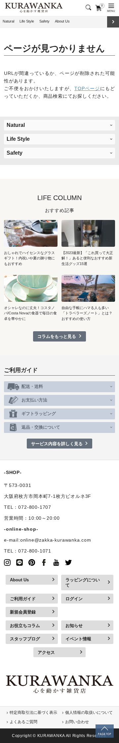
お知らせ (74, 625)
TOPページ (87, 88)
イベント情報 (78, 638)
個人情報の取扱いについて (89, 712)
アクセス (46, 652)
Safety (44, 21)
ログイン (74, 598)
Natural (8, 21)
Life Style (27, 21)
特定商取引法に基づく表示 (33, 712)
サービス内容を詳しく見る (57, 443)
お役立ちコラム (25, 625)
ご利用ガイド (23, 598)
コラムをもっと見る (56, 336)
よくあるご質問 (23, 721)
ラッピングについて (82, 582)
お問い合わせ (77, 721)
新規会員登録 (23, 612)
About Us (62, 21)
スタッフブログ (25, 638)
